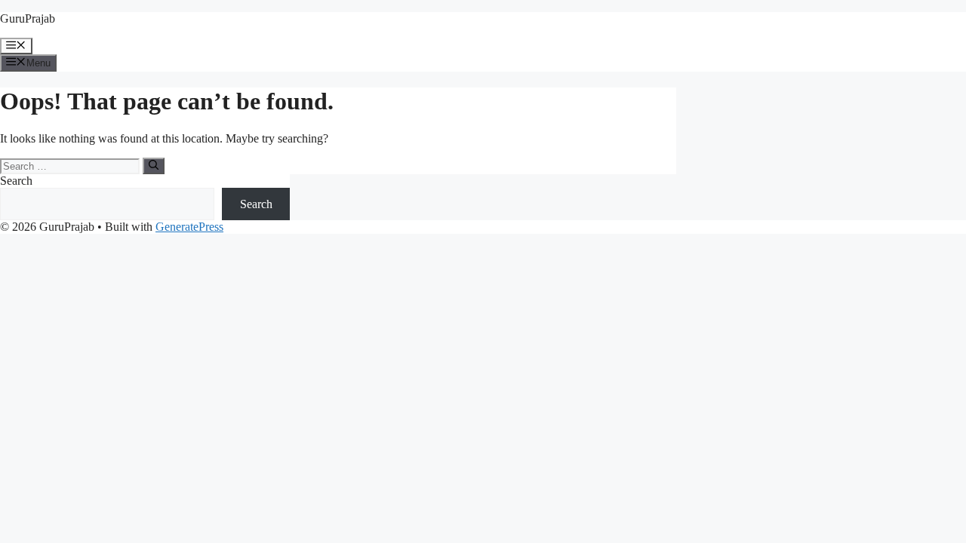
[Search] (154, 166)
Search (16, 180)
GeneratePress (189, 226)
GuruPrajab (27, 18)
